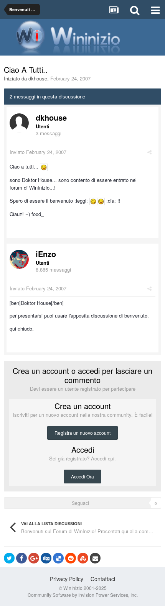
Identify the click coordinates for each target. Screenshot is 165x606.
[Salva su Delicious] (58, 558)
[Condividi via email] (95, 558)
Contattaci (103, 579)
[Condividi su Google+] (33, 558)
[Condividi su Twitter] (9, 558)
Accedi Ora (82, 476)
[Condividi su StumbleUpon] (83, 558)
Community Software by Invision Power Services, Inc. (83, 594)
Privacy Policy (66, 579)
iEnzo (46, 253)
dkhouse (37, 78)
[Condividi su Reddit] (70, 558)
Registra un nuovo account (82, 432)
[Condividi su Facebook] (21, 558)
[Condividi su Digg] (46, 558)
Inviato (38, 152)
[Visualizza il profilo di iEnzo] (19, 259)
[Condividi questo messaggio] (149, 152)
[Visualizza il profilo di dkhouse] (19, 123)
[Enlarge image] (44, 166)
